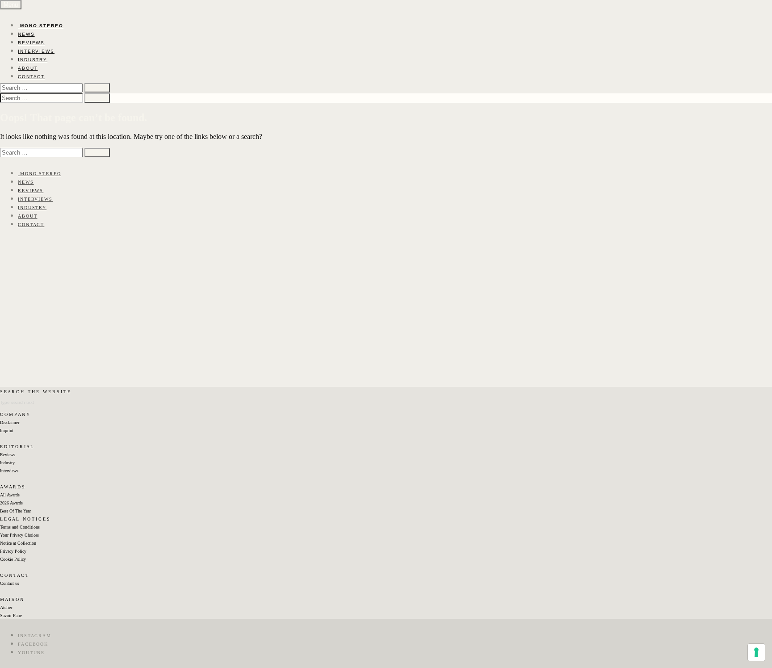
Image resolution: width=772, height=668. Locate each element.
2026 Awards (11, 502)
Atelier (6, 607)
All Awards (10, 494)
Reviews (7, 454)
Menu (11, 4)
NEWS (26, 34)
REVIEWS (31, 42)
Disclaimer (9, 422)
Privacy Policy (13, 551)
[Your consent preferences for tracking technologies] (756, 652)
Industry (7, 462)
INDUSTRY (32, 59)
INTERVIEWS (36, 51)
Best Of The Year (15, 510)
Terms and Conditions (20, 527)
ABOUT (28, 68)
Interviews (9, 470)
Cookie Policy (13, 559)
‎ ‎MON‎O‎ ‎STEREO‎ (40, 25)
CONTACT (31, 76)
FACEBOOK (33, 644)
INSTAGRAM (34, 635)
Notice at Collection (18, 543)
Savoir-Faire (11, 615)
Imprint (6, 430)
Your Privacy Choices (19, 535)
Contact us (9, 583)
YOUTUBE (31, 652)
